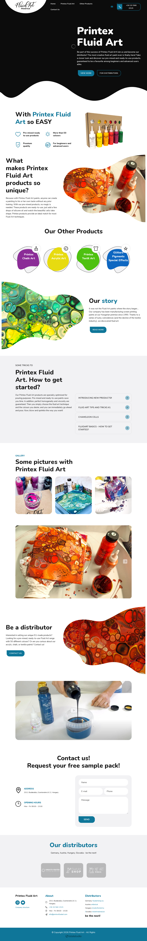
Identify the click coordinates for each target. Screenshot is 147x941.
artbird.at (94, 904)
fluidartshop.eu (98, 901)
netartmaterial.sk (98, 911)
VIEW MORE (86, 73)
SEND (87, 819)
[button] (103, 398)
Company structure (22, 907)
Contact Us (55, 9)
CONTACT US (15, 653)
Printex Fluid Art (67, 4)
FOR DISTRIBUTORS (109, 73)
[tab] (103, 398)
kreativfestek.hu (98, 908)
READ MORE (98, 330)
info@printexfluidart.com (58, 914)
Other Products (86, 4)
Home (53, 4)
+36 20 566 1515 (131, 6)
